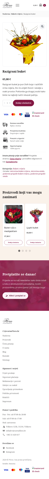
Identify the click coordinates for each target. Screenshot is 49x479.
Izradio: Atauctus (9, 463)
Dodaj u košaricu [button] (13, 242)
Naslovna (6, 14)
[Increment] (10, 103)
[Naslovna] (8, 5)
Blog (4, 352)
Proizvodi (7, 339)
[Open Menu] (17, 5)
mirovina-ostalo (37, 171)
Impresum (7, 401)
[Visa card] (6, 114)
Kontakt (6, 356)
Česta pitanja (8, 344)
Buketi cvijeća (16, 14)
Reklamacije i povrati (12, 381)
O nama (6, 348)
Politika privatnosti (11, 393)
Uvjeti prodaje (9, 373)
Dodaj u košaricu (23, 103)
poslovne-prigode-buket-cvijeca (16, 173)
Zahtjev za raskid (10, 385)
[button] (42, 26)
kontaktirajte (11, 161)
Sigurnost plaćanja (10, 377)
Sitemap (6, 360)
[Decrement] (4, 103)
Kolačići (6, 397)
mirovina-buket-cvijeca (20, 171)
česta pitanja (15, 158)
